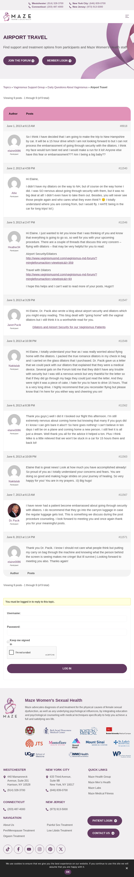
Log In (67, 668)
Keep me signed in (20, 642)
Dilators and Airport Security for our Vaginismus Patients (69, 327)
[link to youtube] (29, 849)
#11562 (123, 405)
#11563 (123, 456)
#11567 (123, 494)
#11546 (123, 222)
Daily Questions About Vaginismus (68, 87)
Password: (13, 626)
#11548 (123, 341)
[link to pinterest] (50, 849)
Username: (14, 613)
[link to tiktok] (7, 849)
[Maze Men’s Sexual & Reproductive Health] (10, 708)
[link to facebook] (18, 849)
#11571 (123, 537)
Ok (68, 871)
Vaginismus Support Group (29, 87)
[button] (127, 16)
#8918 (123, 126)
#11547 (123, 300)
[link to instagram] (39, 849)
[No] (127, 869)
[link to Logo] (17, 16)
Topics (7, 87)
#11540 (123, 168)
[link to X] (60, 849)
